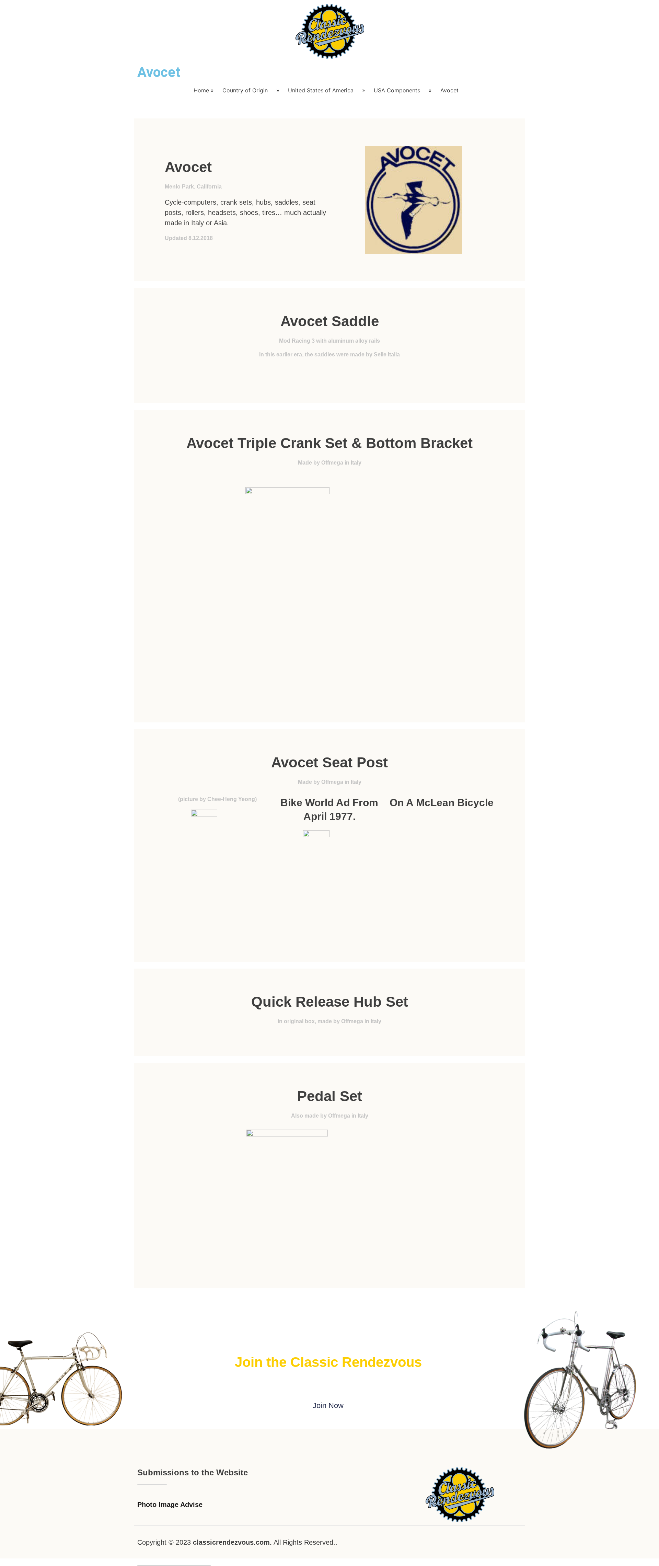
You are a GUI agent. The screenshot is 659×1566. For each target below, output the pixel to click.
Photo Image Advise (170, 1504)
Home (201, 90)
